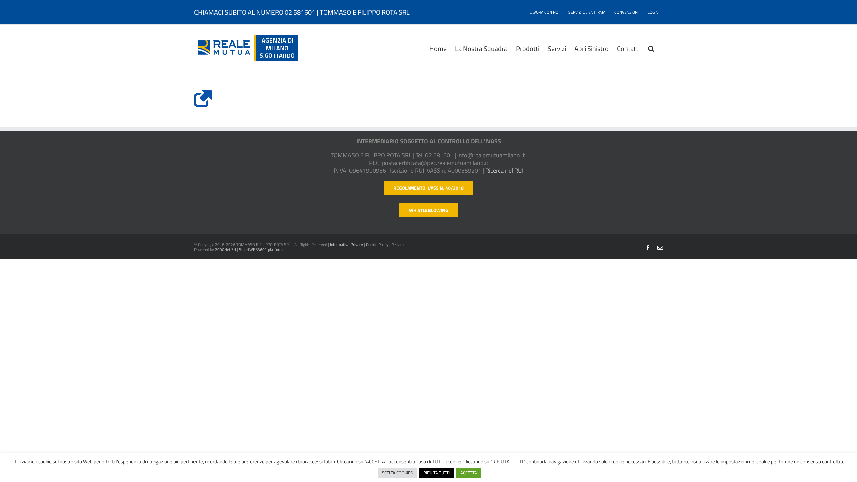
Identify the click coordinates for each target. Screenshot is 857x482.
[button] (651, 48)
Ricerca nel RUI (504, 170)
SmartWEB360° (261, 249)
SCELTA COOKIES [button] (397, 472)
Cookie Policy (377, 244)
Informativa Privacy (346, 244)
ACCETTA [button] (468, 472)
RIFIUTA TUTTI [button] (436, 472)
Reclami (398, 244)
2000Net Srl (225, 249)
